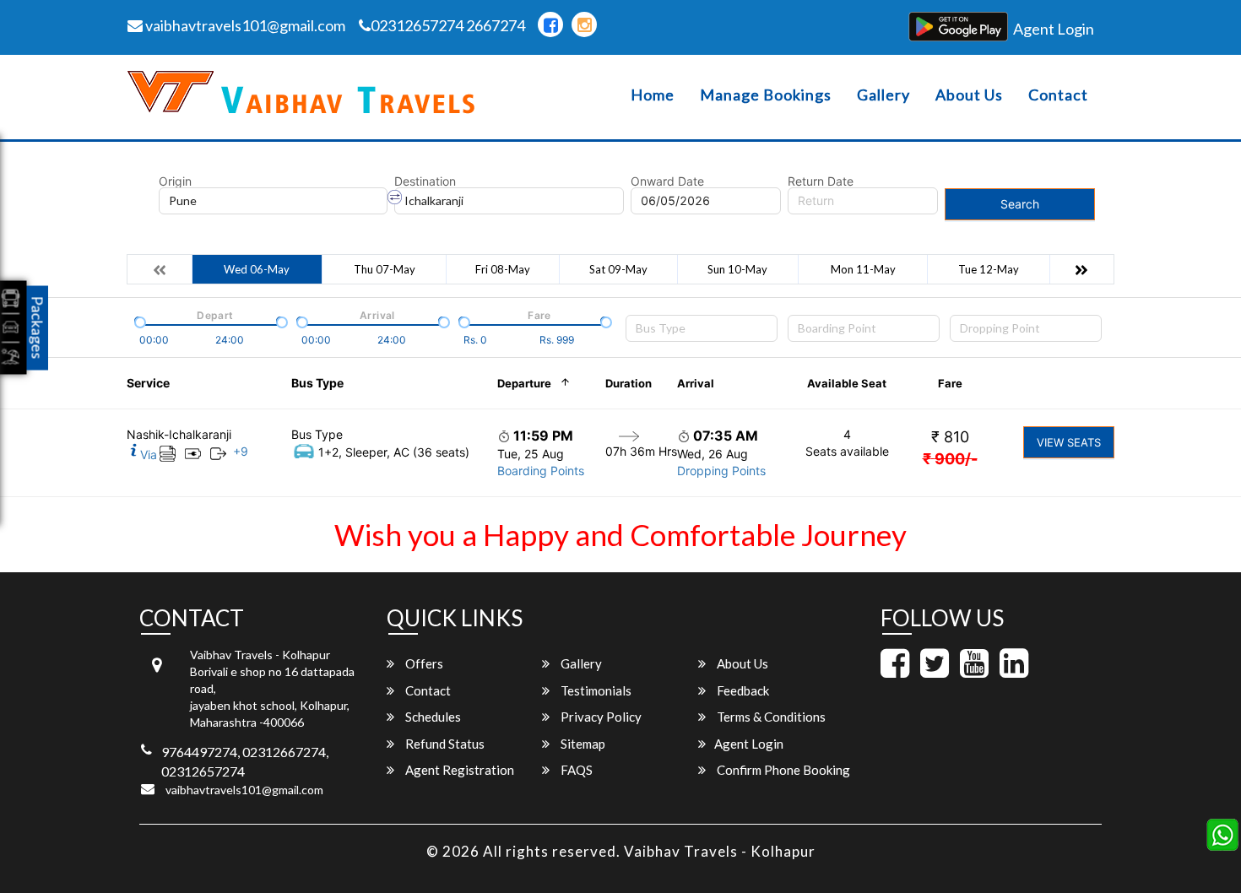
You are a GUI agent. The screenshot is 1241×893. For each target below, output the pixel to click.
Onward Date (667, 181)
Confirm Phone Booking (782, 769)
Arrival (695, 383)
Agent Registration (458, 769)
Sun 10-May (737, 269)
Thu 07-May (384, 269)
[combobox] (701, 328)
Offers (423, 663)
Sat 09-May (618, 269)
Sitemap (581, 743)
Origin (175, 181)
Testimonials (594, 690)
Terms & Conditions (770, 716)
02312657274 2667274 (448, 25)
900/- (950, 459)
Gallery (883, 95)
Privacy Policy (600, 716)
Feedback (741, 690)
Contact (1058, 95)
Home (653, 95)
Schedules (432, 716)
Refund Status (444, 743)
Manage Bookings (766, 95)
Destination (425, 181)
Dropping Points (721, 470)
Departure (524, 383)
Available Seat (846, 383)
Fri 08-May (502, 269)
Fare (950, 383)
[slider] (138, 321)
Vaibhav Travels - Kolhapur (720, 851)
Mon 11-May (863, 269)
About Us (969, 95)
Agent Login (1053, 28)
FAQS (575, 769)
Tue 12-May (988, 269)
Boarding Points (540, 470)
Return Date (821, 181)
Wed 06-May (257, 269)
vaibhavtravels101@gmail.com (244, 25)
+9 (240, 451)
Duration (628, 383)
